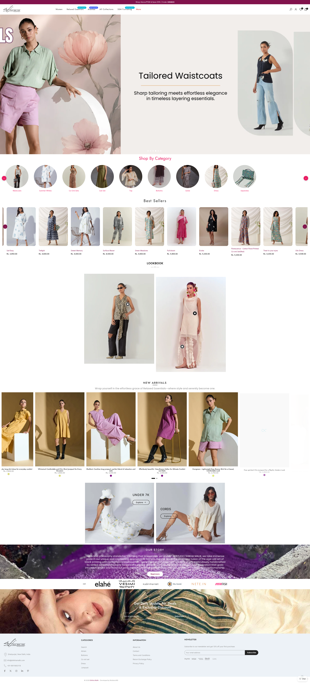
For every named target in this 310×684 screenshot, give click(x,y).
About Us (136, 647)
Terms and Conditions (141, 655)
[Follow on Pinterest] (28, 671)
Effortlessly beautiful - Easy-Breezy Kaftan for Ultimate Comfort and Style (277, 470)
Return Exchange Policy (142, 659)
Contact (136, 651)
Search (84, 647)
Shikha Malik (94, 680)
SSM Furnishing (126, 9)
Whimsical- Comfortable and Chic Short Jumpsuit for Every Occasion (175, 470)
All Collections (106, 9)
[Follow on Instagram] (16, 671)
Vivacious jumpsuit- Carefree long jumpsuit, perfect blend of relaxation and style (73, 470)
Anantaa (92, 9)
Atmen (83, 651)
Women (59, 9)
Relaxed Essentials (76, 9)
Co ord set (85, 659)
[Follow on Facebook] (5, 671)
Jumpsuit (84, 668)
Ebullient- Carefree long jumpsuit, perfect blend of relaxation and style (226, 470)
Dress (83, 663)
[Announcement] (155, 2)
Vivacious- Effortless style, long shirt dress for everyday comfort (124, 469)
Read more (155, 574)
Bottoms (84, 655)
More (138, 9)
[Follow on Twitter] (10, 671)
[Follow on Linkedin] (22, 671)
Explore (139, 502)
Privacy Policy (138, 663)
